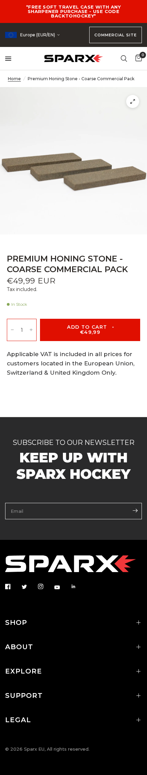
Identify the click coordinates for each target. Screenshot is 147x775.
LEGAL (18, 720)
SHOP (16, 622)
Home (14, 78)
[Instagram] (45, 586)
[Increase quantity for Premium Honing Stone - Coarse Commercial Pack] (31, 330)
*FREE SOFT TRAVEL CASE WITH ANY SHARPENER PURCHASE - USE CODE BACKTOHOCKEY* (73, 11)
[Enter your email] (135, 510)
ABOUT (19, 647)
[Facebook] (12, 586)
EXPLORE (23, 671)
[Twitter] (29, 586)
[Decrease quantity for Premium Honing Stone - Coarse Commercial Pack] (12, 330)
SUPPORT (24, 695)
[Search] (124, 58)
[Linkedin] (78, 586)
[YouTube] (61, 587)
